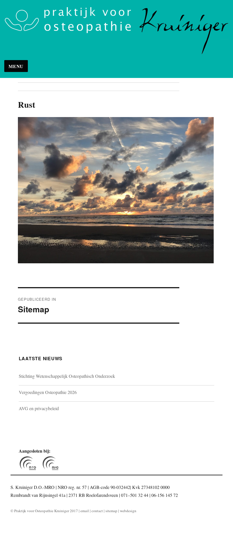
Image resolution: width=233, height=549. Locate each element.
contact (97, 510)
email (84, 510)
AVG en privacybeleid (39, 408)
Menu (16, 66)
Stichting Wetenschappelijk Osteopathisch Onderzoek (67, 376)
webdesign (128, 510)
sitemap (111, 510)
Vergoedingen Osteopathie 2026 (48, 392)
